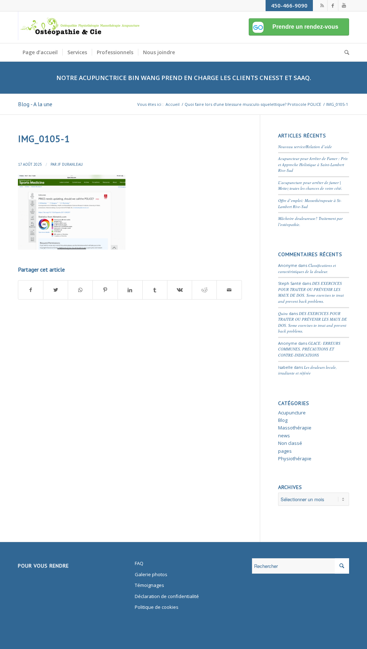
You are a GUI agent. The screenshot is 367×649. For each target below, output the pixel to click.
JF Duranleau (70, 164)
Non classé (290, 443)
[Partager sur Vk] (179, 290)
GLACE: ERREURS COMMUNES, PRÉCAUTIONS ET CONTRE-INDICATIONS (309, 349)
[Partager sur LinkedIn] (130, 290)
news (284, 435)
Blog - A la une (35, 104)
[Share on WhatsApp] (80, 290)
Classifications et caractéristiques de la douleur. (307, 268)
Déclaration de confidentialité (167, 596)
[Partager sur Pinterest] (105, 290)
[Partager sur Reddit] (204, 290)
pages (285, 451)
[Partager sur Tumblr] (155, 290)
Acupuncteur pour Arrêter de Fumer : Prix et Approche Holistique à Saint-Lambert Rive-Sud (313, 164)
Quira (283, 313)
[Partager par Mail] (229, 290)
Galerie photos (151, 574)
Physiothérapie (294, 458)
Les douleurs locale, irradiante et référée (307, 370)
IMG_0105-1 (44, 139)
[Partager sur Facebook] (30, 290)
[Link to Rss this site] (322, 5)
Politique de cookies (156, 607)
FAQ (139, 563)
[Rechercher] (344, 52)
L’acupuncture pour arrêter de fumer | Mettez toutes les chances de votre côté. (310, 185)
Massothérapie (294, 427)
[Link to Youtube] (343, 5)
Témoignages (149, 585)
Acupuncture (292, 412)
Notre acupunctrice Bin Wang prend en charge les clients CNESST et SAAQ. (183, 78)
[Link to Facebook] (333, 5)
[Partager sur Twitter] (55, 290)
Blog (282, 420)
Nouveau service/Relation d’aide (305, 146)
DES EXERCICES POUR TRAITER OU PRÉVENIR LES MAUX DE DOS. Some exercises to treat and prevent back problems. (311, 292)
